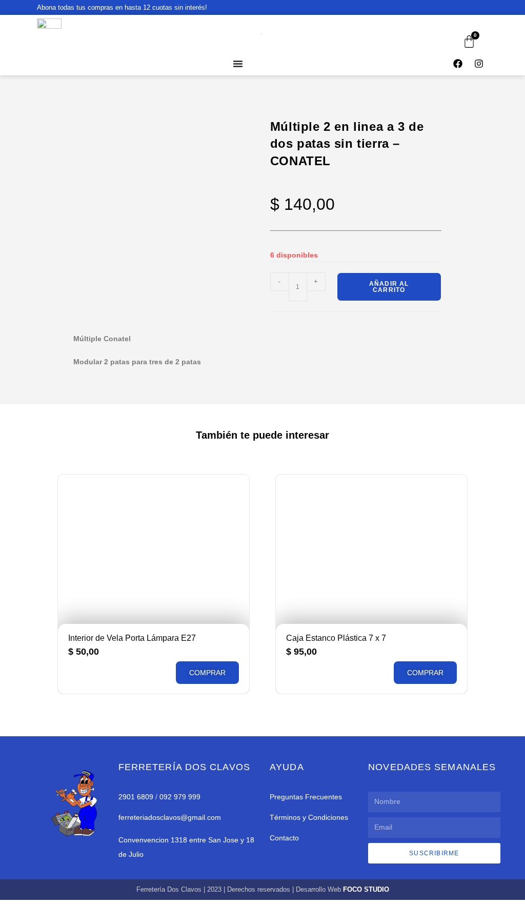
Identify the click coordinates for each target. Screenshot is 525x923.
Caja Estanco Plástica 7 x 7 (336, 638)
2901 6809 (135, 797)
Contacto (284, 838)
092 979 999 (179, 797)
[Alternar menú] (238, 63)
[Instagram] (479, 63)
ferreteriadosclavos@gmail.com (169, 817)
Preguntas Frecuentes (306, 797)
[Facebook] (458, 63)
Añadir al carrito (389, 286)
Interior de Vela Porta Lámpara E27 (132, 638)
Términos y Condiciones (309, 817)
